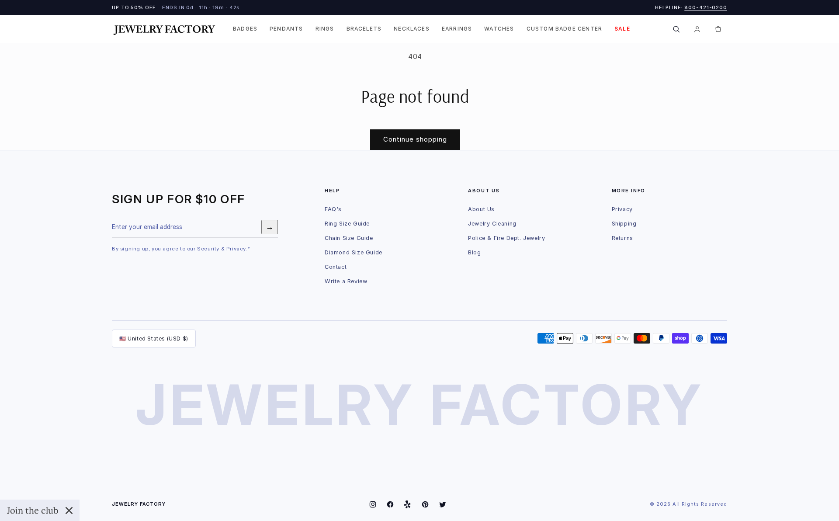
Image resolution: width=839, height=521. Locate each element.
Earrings (457, 29)
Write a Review (346, 281)
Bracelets (364, 29)
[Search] (676, 28)
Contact (336, 267)
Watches (499, 29)
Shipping (624, 223)
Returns (622, 238)
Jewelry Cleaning (492, 223)
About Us (481, 209)
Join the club (33, 510)
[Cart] (718, 28)
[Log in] (697, 28)
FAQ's (333, 209)
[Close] (69, 510)
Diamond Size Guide (353, 252)
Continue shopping (415, 139)
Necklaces (412, 29)
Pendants (286, 29)
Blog (474, 252)
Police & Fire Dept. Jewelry (506, 238)
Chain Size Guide (349, 238)
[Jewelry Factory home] (164, 29)
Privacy (622, 209)
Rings (324, 29)
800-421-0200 (705, 7)
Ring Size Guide (347, 223)
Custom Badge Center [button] (565, 29)
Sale (622, 29)
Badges (245, 29)
